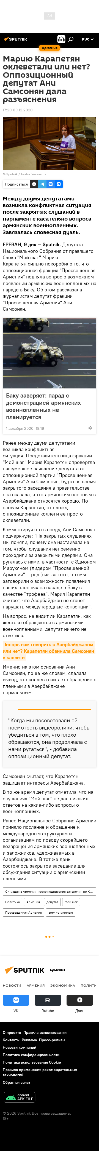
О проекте (12, 1032)
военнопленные (60, 912)
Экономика (62, 985)
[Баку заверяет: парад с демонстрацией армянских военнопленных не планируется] (49, 353)
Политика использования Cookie (32, 1062)
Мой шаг (71, 902)
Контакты (11, 1039)
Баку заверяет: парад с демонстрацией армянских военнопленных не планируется (43, 406)
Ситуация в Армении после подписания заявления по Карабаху (50, 891)
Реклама (29, 1039)
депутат (52, 902)
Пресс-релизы (52, 1039)
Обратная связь (16, 1082)
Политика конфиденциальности (31, 1054)
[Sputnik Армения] (16, 41)
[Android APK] (19, 1098)
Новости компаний (19, 1047)
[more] (89, 427)
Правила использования (45, 1032)
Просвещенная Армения (23, 912)
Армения (33, 902)
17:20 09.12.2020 (18, 110)
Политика (12, 902)
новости (12, 985)
